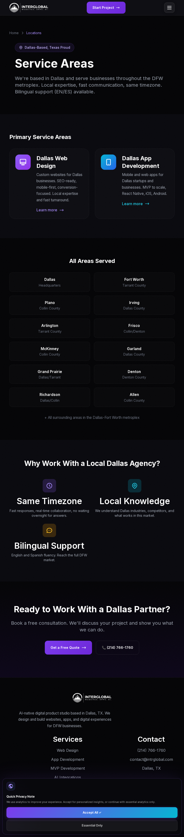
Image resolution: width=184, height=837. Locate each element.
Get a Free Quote (65, 647)
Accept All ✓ (92, 812)
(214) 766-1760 (151, 750)
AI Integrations (67, 777)
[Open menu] (169, 7)
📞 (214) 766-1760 (117, 647)
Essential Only (92, 825)
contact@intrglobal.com (151, 759)
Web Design (67, 750)
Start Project (103, 7)
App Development (67, 759)
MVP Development (68, 768)
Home (14, 33)
